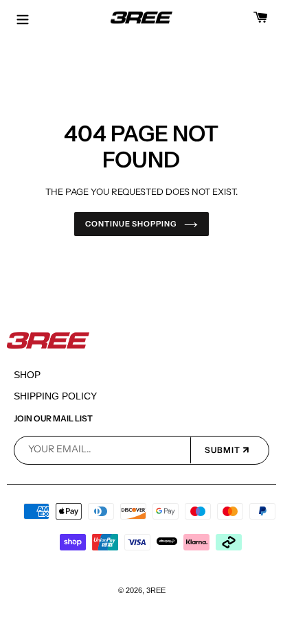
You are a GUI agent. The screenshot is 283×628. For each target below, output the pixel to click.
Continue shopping (131, 224)
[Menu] (22, 18)
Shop (27, 374)
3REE (156, 590)
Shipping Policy (55, 396)
